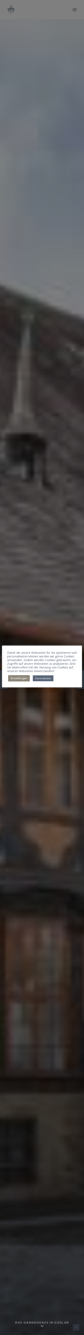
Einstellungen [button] (19, 678)
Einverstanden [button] (43, 678)
